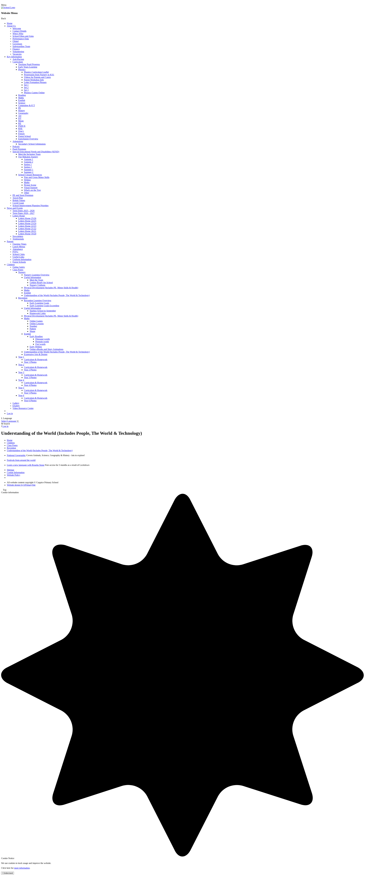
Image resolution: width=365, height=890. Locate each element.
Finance (16, 49)
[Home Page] (8, 7)
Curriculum (18, 62)
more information (22, 868)
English (21, 100)
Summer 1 (28, 169)
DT (19, 118)
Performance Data (21, 38)
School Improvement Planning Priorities (30, 205)
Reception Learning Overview (37, 300)
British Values (19, 200)
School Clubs (19, 254)
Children (11, 264)
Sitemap (10, 470)
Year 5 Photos (30, 393)
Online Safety (19, 267)
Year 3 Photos (30, 377)
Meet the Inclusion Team (29, 154)
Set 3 (26, 90)
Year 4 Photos (30, 385)
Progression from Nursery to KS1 (39, 74)
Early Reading (36, 336)
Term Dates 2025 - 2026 (24, 210)
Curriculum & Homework (35, 359)
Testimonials (18, 239)
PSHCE (22, 126)
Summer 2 (28, 172)
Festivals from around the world (21, 460)
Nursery (22, 272)
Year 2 (21, 364)
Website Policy (13, 475)
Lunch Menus (19, 246)
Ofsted (16, 41)
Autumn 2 (28, 162)
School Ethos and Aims (23, 36)
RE (19, 123)
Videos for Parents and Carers (37, 77)
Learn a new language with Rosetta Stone (25, 465)
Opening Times (19, 244)
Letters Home (19, 216)
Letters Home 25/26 (27, 218)
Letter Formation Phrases (35, 82)
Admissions (18, 141)
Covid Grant (18, 203)
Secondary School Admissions (32, 144)
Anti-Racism (18, 59)
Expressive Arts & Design (35, 354)
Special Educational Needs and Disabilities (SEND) (36, 151)
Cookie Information (16, 472)
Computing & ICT (26, 105)
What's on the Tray (32, 190)
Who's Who (18, 33)
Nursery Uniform (37, 285)
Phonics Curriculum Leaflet (36, 72)
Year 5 (21, 388)
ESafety (16, 406)
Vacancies (17, 54)
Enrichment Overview (28, 139)
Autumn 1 (28, 159)
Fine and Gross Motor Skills (36, 177)
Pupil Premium (19, 149)
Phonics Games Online (34, 92)
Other (26, 192)
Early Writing (36, 346)
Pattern (33, 329)
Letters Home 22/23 (27, 226)
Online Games (36, 321)
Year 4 (21, 380)
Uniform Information (22, 259)
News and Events (15, 208)
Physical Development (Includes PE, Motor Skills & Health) (51, 287)
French (21, 133)
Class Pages (18, 269)
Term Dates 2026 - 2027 (24, 213)
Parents (10, 241)
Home (9, 23)
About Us (11, 26)
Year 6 (21, 395)
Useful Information (32, 277)
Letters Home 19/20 (27, 234)
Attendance (18, 249)
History (21, 110)
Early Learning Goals (39, 303)
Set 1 (26, 85)
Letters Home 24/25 (27, 221)
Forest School (24, 136)
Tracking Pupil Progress (29, 64)
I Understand (7, 873)
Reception (22, 298)
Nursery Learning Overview (36, 275)
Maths (21, 98)
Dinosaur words (42, 339)
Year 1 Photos (30, 362)
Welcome (17, 28)
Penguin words (42, 341)
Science (21, 103)
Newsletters (18, 236)
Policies (16, 146)
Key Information (14, 56)
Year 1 (21, 357)
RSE (20, 128)
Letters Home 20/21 (27, 231)
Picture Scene (30, 185)
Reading (22, 95)
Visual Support (30, 187)
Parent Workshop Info (34, 80)
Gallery (16, 403)
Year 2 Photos (30, 370)
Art (19, 115)
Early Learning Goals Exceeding (44, 305)
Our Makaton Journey (28, 157)
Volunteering (18, 51)
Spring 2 (28, 167)
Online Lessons (37, 323)
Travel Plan (18, 198)
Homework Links (38, 313)
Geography (23, 113)
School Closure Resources (30, 175)
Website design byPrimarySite (21, 485)
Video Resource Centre (23, 408)
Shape (32, 331)
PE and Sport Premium (23, 195)
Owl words (40, 344)
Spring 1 (28, 164)
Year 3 (21, 372)
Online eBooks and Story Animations (46, 349)
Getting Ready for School (41, 282)
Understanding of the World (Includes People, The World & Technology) (57, 295)
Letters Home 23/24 (27, 223)
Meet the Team (36, 280)
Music (21, 121)
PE (19, 108)
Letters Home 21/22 (27, 228)
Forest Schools (19, 262)
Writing (27, 180)
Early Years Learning (27, 67)
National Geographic (16, 455)
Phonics (21, 69)
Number (33, 326)
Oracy (21, 131)
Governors (17, 44)
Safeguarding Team (21, 46)
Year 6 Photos (30, 400)
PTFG (15, 252)
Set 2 (26, 87)
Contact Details (19, 31)
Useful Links (18, 257)
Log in (10, 413)
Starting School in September (43, 311)
